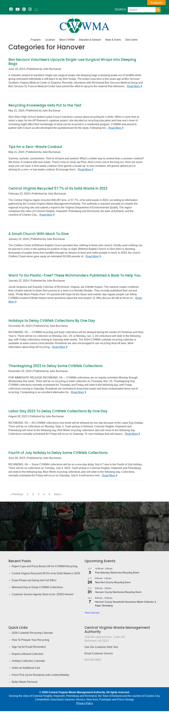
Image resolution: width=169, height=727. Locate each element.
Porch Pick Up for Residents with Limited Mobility (40, 675)
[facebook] (11, 9)
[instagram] (30, 9)
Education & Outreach (90, 39)
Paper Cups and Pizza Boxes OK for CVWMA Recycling (44, 566)
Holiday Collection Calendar (28, 660)
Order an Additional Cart (26, 667)
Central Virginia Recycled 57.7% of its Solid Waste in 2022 (57, 188)
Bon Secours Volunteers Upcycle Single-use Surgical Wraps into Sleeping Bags (72, 61)
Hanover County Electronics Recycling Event (118, 592)
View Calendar (92, 612)
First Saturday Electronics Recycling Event (117, 572)
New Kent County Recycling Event (113, 582)
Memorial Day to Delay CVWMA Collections (37, 587)
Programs (36, 39)
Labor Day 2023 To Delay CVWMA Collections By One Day (57, 411)
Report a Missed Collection (27, 654)
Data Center (131, 39)
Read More (134, 86)
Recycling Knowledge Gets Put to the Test (44, 105)
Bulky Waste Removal (24, 681)
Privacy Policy (84, 703)
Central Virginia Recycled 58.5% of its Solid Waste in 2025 (46, 573)
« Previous (16, 494)
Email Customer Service (98, 653)
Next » (58, 494)
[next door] (36, 9)
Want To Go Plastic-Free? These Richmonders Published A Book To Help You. (74, 275)
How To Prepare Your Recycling (30, 639)
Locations (50, 39)
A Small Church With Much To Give (38, 233)
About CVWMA (67, 39)
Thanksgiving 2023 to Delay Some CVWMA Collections (55, 365)
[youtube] (17, 9)
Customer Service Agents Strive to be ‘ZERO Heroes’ (43, 594)
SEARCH (120, 9)
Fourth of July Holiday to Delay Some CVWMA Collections (58, 452)
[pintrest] (24, 9)
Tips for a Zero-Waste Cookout (35, 146)
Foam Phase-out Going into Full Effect (34, 580)
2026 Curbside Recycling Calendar (32, 632)
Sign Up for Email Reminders (29, 646)
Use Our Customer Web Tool (101, 647)
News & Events (113, 39)
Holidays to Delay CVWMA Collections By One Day (51, 320)
